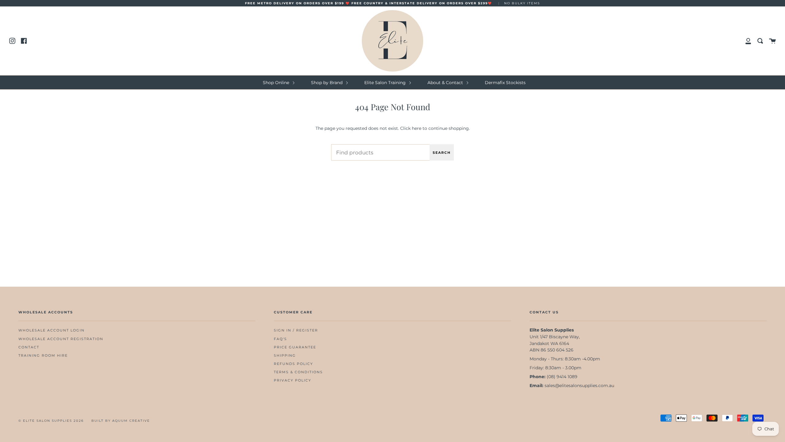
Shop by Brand (327, 82)
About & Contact (445, 82)
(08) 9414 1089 (562, 376)
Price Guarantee (295, 347)
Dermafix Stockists (505, 82)
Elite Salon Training (385, 82)
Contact (28, 347)
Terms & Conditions (298, 372)
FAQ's (280, 339)
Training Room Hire (43, 356)
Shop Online (276, 82)
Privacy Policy (292, 380)
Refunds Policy (293, 364)
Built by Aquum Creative (120, 420)
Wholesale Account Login (51, 330)
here (416, 128)
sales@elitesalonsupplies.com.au (579, 385)
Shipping (285, 356)
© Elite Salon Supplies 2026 (51, 420)
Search (442, 152)
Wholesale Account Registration (60, 339)
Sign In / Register (296, 330)
